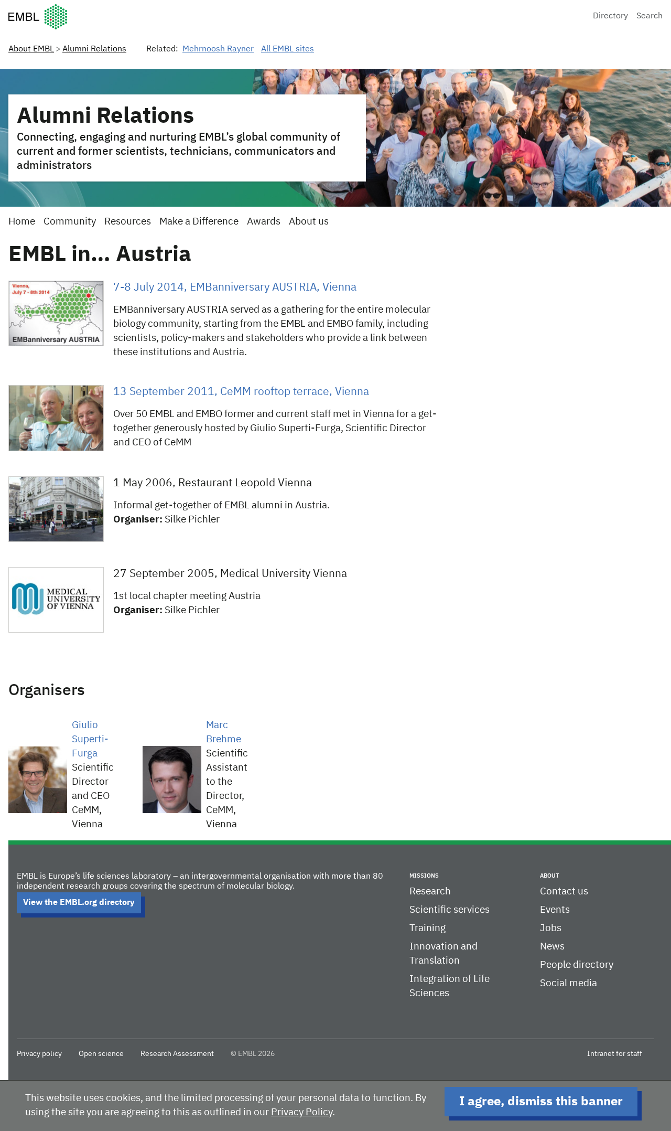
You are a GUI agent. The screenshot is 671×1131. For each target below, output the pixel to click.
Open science (101, 1054)
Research (430, 892)
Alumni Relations (94, 49)
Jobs (550, 928)
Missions (424, 876)
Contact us (564, 892)
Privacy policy (39, 1054)
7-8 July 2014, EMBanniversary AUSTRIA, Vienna (234, 287)
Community (70, 222)
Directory (610, 16)
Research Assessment (177, 1054)
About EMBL (31, 49)
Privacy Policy (301, 1112)
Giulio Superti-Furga (90, 739)
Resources (127, 222)
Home (21, 222)
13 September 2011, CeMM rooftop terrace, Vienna (241, 392)
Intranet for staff (614, 1054)
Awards (263, 222)
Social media (568, 983)
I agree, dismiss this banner (541, 1101)
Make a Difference (199, 222)
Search (649, 16)
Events (555, 910)
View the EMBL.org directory (79, 903)
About (549, 876)
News (552, 947)
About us (309, 222)
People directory (576, 965)
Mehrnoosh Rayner (218, 49)
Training (427, 928)
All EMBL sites (287, 49)
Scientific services (449, 910)
